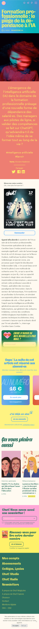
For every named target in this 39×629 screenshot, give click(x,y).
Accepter (15, 625)
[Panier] (28, 3)
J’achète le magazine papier (19, 548)
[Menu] (36, 3)
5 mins (4, 494)
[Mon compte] (24, 3)
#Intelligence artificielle (19, 152)
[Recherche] (32, 3)
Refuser (24, 625)
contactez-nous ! (29, 424)
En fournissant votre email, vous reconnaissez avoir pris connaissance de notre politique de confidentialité (20, 523)
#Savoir (19, 156)
